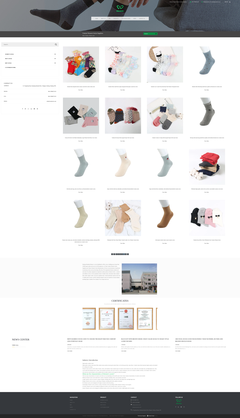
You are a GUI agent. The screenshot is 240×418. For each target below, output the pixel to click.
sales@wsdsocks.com (216, 1)
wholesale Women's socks (101, 277)
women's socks (99, 375)
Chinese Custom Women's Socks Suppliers (178, 1)
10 (120, 254)
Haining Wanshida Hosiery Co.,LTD (93, 415)
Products (116, 18)
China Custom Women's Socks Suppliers (116, 415)
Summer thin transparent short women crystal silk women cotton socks (81, 86)
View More (80, 89)
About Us (103, 18)
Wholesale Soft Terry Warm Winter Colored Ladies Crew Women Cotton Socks (123, 240)
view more (69, 351)
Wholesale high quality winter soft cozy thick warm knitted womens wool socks (207, 188)
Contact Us (142, 18)
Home (96, 18)
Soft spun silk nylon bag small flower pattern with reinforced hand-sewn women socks (207, 137)
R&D (109, 18)
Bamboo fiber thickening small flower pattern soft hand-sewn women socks (207, 86)
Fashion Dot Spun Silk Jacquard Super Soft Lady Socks (123, 137)
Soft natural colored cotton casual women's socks (165, 240)
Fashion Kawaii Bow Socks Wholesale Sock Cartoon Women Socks (207, 240)
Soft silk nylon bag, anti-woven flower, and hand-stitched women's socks (81, 188)
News (134, 18)
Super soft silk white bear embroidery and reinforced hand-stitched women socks (123, 188)
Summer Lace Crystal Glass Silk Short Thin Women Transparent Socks (165, 86)
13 (125, 254)
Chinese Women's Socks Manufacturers (96, 268)
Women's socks (9, 54)
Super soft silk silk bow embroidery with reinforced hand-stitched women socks (165, 188)
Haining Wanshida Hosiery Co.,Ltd (89, 264)
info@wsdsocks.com (207, 1)
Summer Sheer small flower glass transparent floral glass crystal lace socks (123, 86)
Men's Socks (8, 58)
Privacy (156, 415)
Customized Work (126, 18)
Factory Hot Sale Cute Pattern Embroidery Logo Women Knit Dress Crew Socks (81, 137)
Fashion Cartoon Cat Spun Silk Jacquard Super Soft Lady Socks (165, 137)
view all (15, 345)
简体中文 (226, 1)
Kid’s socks (8, 63)
